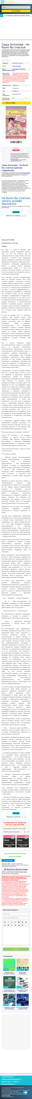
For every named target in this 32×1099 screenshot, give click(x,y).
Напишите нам (14, 159)
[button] (4, 922)
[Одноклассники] (16, 142)
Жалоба (16, 150)
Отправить (16, 949)
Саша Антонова (16, 66)
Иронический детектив (8, 70)
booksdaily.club (9, 2)
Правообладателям (7, 1076)
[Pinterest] (18, 142)
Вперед (16, 212)
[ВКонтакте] (11, 142)
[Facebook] (14, 142)
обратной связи (6, 1095)
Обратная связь (6, 1081)
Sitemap (15, 1081)
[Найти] (28, 7)
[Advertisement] (16, 1032)
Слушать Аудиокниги (8, 1084)
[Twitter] (21, 142)
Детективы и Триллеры (18, 69)
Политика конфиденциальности (11, 1079)
